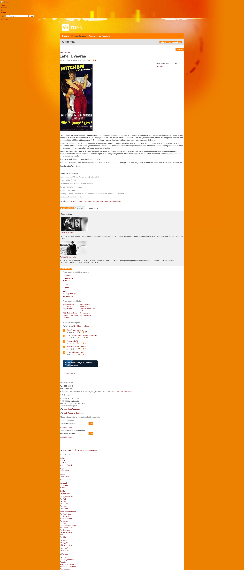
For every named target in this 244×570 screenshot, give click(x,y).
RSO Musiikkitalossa (70, 313)
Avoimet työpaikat (67, 564)
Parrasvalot (84, 306)
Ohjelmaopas (91, 450)
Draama (66, 287)
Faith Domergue (115, 201)
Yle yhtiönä (64, 557)
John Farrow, (104, 201)
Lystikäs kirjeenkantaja (75, 352)
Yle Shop (63, 540)
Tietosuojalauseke (67, 560)
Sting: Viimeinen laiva (75, 330)
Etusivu (65, 36)
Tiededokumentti (86, 315)
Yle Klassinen (65, 530)
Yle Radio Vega (66, 532)
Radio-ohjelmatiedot (68, 512)
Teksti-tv (63, 463)
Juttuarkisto (68, 296)
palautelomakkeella (125, 392)
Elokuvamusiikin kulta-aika (76, 347)
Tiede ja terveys (70, 294)
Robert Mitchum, (93, 201)
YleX (61, 535)
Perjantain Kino (68, 309)
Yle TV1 (63, 450)
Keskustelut (64, 471)
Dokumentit (68, 278)
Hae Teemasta (104, 36)
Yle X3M (63, 537)
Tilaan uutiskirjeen (67, 421)
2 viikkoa (77, 326)
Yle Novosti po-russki (68, 525)
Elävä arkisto (65, 476)
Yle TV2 (71, 450)
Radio (3, 12)
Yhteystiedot (65, 569)
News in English (66, 465)
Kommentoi (67, 269)
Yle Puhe (63, 523)
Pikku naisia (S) (72, 341)
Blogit (62, 468)
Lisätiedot (160, 67)
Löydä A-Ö (64, 548)
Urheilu (62, 460)
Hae (2, 16)
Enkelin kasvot (67, 233)
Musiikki (66, 291)
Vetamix (63, 488)
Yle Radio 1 (64, 516)
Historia (66, 285)
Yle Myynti (64, 543)
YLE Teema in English (73, 413)
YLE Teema (66, 373)
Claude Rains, (82, 201)
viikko (70, 326)
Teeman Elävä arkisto (70, 315)
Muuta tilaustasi (66, 427)
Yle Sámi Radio (66, 528)
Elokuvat (180, 49)
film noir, (74, 201)
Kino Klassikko (85, 304)
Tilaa (91, 424)
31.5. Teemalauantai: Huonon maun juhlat (82, 336)
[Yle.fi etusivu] (5, 2)
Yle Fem (80, 450)
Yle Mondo (64, 521)
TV (2, 10)
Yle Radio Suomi (66, 514)
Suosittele (68, 208)
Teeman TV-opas (78, 36)
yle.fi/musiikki (65, 493)
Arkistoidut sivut (66, 545)
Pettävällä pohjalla (68, 257)
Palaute (92, 36)
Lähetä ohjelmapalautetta (170, 42)
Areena (4, 8)
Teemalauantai (85, 313)
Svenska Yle (6, 19)
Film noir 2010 (65, 52)
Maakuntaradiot (66, 518)
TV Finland (64, 508)
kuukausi (86, 326)
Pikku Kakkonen (66, 480)
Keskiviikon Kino (68, 304)
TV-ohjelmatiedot (66, 497)
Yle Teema (64, 504)
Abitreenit (63, 483)
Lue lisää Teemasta (72, 409)
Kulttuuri (66, 281)
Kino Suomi (67, 306)
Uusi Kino (66, 317)
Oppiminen (64, 485)
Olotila (62, 491)
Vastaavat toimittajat (68, 567)
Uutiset (4, 5)
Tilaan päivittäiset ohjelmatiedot (72, 431)
